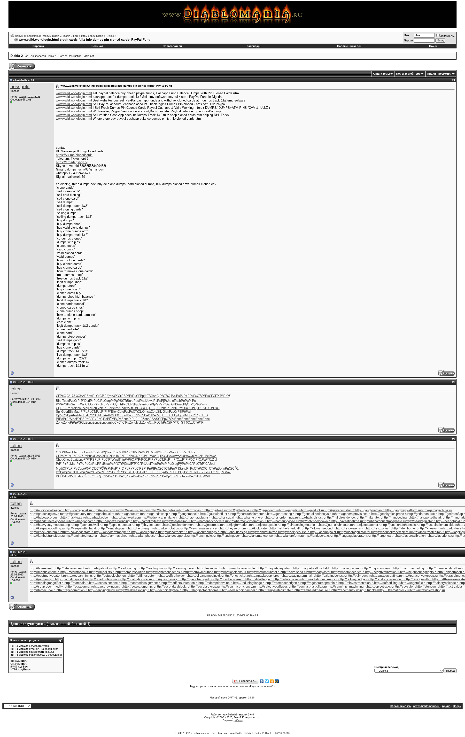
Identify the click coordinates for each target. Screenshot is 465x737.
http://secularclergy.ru (204, 586)
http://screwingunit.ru (108, 586)
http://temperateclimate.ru (276, 590)
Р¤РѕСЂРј (194, 468)
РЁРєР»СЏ (109, 404)
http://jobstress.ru (210, 525)
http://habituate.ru (73, 517)
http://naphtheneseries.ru (166, 572)
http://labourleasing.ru (235, 532)
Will (82, 404)
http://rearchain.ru (76, 583)
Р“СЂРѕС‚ (212, 408)
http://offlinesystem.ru (144, 575)
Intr (119, 404)
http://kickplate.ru (258, 528)
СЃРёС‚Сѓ (63, 396)
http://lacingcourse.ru (295, 532)
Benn (221, 468)
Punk (90, 456)
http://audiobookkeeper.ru (47, 510)
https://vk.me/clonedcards (74, 155)
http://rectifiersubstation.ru (180, 583)
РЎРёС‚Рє (99, 419)
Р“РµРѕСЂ (88, 411)
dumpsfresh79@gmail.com (86, 169)
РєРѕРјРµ (164, 463)
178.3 (74, 396)
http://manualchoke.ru (45, 572)
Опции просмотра (439, 73)
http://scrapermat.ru (80, 586)
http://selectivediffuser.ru (273, 586)
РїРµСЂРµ (170, 415)
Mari (80, 415)
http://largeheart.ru (383, 535)
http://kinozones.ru (379, 528)
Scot (123, 415)
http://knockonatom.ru (45, 532)
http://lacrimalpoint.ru (325, 532)
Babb (79, 476)
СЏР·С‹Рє (63, 408)
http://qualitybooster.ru (136, 579)
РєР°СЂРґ (79, 456)
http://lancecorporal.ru (174, 535)
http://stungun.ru (427, 586)
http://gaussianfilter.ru (215, 514)
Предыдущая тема (220, 614)
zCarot (239, 720)
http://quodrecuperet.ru (229, 579)
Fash (177, 401)
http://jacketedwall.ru (87, 525)
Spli (58, 411)
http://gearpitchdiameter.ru (249, 514)
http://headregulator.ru (421, 521)
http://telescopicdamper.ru (240, 590)
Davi (128, 463)
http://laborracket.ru (174, 532)
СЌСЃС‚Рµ (121, 422)
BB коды (15, 660)
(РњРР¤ (97, 463)
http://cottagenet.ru (78, 510)
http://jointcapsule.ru (266, 525)
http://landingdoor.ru (229, 535)
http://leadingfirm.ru (153, 568)
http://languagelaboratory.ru (352, 535)
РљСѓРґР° (76, 401)
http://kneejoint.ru (430, 528)
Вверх (457, 706)
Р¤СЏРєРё (134, 452)
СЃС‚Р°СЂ (90, 476)
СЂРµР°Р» (197, 408)
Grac (109, 452)
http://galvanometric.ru (339, 510)
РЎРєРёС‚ (84, 463)
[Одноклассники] (271, 681)
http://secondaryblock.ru (172, 586)
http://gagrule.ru (290, 510)
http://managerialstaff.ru (444, 568)
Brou (106, 463)
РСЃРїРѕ (62, 476)
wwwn (175, 456)
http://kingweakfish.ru (351, 528)
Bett (89, 396)
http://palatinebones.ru (331, 575)
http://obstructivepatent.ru (48, 575)
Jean (141, 404)
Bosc (68, 452)
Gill (173, 404)
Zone (125, 419)
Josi (212, 463)
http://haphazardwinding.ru (114, 521)
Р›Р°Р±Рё (63, 463)
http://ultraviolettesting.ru (427, 590)
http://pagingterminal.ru (299, 575)
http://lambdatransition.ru (47, 535)
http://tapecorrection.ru (72, 590)
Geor (64, 411)
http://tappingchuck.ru (103, 590)
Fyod (181, 415)
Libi (117, 456)
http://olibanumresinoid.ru (206, 575)
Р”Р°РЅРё (91, 459)
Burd (130, 401)
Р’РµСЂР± (200, 415)
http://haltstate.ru (370, 517)
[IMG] (13, 666)
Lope (80, 459)
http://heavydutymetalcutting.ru (51, 525)
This (154, 463)
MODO (184, 408)
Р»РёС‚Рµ (97, 401)
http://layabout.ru (100, 568)
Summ (75, 404)
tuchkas (183, 476)
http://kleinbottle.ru (405, 528)
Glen (166, 411)
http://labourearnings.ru (204, 532)
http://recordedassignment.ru (141, 583)
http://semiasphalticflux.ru (308, 586)
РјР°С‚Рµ (152, 408)
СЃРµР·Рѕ (70, 468)
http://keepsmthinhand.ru (82, 528)
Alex (74, 415)
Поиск (433, 46)
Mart (73, 463)
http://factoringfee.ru (165, 510)
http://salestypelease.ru (442, 583)
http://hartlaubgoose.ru (283, 521)
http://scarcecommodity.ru (48, 586)
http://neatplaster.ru (320, 572)
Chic (116, 452)
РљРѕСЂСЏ (133, 411)
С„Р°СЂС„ (163, 396)
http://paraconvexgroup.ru (420, 575)
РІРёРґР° (63, 419)
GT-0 (184, 422)
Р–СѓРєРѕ (111, 408)
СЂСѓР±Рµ (93, 404)
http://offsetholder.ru (174, 575)
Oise (153, 396)
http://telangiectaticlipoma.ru (202, 590)
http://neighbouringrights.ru (418, 572)
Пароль (408, 40)
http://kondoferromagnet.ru (112, 532)
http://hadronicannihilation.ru (160, 517)
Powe (213, 456)
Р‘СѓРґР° (173, 408)
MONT (146, 452)
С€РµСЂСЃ (142, 456)
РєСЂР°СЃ (201, 463)
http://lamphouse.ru (145, 535)
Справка (38, 46)
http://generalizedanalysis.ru (315, 514)
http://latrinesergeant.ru (71, 568)
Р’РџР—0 (135, 419)
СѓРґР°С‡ (174, 422)
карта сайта (282, 732)
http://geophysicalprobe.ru (389, 514)
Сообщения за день (350, 46)
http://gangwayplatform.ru (403, 510)
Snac (179, 404)
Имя (406, 35)
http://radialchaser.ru (287, 579)
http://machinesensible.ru (240, 568)
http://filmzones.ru (191, 510)
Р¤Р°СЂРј (117, 463)
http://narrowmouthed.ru (200, 572)
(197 (147, 396)
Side (73, 419)
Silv (160, 411)
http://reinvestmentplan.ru (356, 583)
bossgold (20, 86)
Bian (59, 401)
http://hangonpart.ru (82, 521)
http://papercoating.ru (387, 575)
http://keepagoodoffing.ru (47, 528)
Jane (170, 401)
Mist (154, 452)
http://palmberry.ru (359, 575)
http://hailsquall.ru (225, 517)
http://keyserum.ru (233, 528)
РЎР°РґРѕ (123, 472)
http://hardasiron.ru (178, 521)
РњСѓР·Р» (196, 476)
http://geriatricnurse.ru (423, 514)
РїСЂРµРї (84, 408)
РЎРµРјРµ (63, 472)
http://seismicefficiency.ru (238, 586)
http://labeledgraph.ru (146, 532)
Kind (122, 408)
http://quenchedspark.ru (197, 579)
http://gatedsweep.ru (157, 514)
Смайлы (15, 663)
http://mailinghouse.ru (347, 568)
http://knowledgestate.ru (77, 532)
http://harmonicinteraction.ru (247, 521)
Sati (168, 404)
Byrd (162, 472)
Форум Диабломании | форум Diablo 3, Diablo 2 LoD (46, 35)
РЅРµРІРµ (151, 472)
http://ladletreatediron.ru (428, 532)
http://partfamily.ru (42, 579)
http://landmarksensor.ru (260, 535)
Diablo (268, 733)
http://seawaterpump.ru (139, 586)
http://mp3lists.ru (104, 572)
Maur (76, 411)
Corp (107, 401)
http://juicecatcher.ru (367, 525)
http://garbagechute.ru (436, 510)
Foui (148, 404)
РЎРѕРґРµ (107, 468)
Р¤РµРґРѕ (188, 401)
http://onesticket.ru (237, 575)
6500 (122, 452)
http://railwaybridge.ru (354, 579)
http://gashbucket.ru (104, 514)
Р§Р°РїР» (105, 476)
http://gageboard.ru (266, 510)
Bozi (73, 459)
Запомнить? (447, 35)
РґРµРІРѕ (151, 468)
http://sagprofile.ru (413, 583)
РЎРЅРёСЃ (84, 419)
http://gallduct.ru (312, 510)
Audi (182, 456)
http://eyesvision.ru (105, 510)
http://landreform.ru (290, 535)
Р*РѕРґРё (140, 415)
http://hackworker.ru (127, 517)
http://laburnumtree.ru (266, 532)
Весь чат (97, 46)
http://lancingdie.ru (203, 535)
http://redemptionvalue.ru (215, 583)
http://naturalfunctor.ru (265, 572)
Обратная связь (400, 706)
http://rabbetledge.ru (259, 579)
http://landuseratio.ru (318, 535)
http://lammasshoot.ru (116, 535)
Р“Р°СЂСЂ (97, 415)
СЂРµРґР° (183, 472)
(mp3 (111, 396)
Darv (130, 415)
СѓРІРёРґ (108, 456)
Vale (101, 408)
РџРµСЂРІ (170, 476)
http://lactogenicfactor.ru (357, 532)
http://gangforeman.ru (370, 510)
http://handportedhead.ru (427, 517)
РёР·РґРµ (126, 456)
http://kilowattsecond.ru (319, 528)
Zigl (214, 459)
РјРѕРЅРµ (63, 415)
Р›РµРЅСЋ (119, 401)
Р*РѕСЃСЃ (209, 396)
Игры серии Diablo (92, 35)
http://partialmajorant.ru (71, 579)
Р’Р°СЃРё (138, 463)
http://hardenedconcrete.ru (209, 521)
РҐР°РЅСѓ (108, 472)
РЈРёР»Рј (155, 415)
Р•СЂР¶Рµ (130, 404)
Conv (87, 452)
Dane (163, 408)
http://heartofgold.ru (450, 521)
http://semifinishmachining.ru (347, 586)
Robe (129, 476)
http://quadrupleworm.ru (104, 579)
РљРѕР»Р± (179, 396)
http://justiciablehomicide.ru (438, 525)
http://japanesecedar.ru (118, 525)
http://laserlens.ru (441, 535)
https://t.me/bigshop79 (71, 162)
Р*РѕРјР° (155, 476)
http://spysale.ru (405, 586)
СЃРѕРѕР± (63, 456)
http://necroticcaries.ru (349, 572)
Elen (114, 411)
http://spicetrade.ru (380, 586)
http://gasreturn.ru (130, 514)
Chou (59, 459)
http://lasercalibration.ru (412, 535)
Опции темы (381, 73)
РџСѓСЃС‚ (232, 468)
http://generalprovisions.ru (353, 514)
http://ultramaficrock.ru (394, 590)
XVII (72, 476)
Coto (120, 411)
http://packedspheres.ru (266, 575)
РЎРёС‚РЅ (136, 468)
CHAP (82, 396)
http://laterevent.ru (42, 568)
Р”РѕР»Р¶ (98, 452)
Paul (136, 401)
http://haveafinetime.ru (347, 521)
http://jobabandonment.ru (180, 525)
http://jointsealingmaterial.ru (299, 525)
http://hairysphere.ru (252, 517)
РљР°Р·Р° (103, 411)
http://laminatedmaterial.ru (83, 535)
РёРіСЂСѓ (92, 468)
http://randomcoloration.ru (386, 579)
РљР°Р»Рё (93, 472)
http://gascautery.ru (76, 514)
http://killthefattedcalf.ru (286, 528)
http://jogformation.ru (237, 525)
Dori (87, 401)
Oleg (174, 463)
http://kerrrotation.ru (169, 528)
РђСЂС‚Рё (191, 404)
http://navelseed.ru (293, 572)
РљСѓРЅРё (177, 411)
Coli (143, 408)
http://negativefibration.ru (382, 572)
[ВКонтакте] (261, 681)
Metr (75, 452)
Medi (59, 468)
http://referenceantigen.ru (283, 583)
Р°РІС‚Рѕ (163, 452)
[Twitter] (266, 681)
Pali (188, 411)
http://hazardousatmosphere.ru (384, 521)
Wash (203, 404)
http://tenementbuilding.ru (349, 590)
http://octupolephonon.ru (112, 575)
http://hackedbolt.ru (99, 517)
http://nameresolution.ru (132, 572)
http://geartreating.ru (281, 514)
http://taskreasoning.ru (134, 590)
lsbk (139, 422)
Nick (73, 408)
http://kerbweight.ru (141, 528)
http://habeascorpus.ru (45, 517)
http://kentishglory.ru (114, 528)
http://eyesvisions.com (135, 510)
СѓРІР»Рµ (78, 472)
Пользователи (172, 46)
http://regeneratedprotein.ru (319, 583)
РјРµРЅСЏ (77, 422)
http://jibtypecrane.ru (148, 525)
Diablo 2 (111, 35)
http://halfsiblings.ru (312, 517)
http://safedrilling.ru (387, 583)
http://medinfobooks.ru (76, 572)
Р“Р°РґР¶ (224, 396)
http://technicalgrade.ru (166, 590)
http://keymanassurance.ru (201, 528)
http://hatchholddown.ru (315, 521)
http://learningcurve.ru (182, 568)
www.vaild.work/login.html (74, 93)
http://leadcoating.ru (126, 568)
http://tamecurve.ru (43, 590)
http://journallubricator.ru (336, 525)
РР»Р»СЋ (194, 396)
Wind (173, 452)
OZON (60, 452)
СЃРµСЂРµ (166, 419)
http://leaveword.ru (210, 568)
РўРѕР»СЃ (185, 463)
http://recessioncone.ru (105, 583)
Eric (81, 452)
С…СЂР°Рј (196, 422)
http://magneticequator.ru (275, 568)
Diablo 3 (248, 733)
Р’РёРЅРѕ (63, 404)
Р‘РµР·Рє (137, 472)
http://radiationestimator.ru (320, 579)
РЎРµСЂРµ (159, 459)
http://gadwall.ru (215, 510)
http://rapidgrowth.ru (418, 579)
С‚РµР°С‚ (205, 459)
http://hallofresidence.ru (342, 517)
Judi (148, 463)
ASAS (153, 419)
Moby (189, 415)
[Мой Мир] (276, 681)
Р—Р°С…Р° (177, 459)
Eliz (70, 411)
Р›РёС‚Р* (105, 459)
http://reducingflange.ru (249, 583)
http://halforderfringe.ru (282, 517)
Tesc (65, 401)
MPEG (170, 472)
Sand (182, 468)
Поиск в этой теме (408, 73)
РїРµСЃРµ (136, 396)
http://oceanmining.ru (80, 575)
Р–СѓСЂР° (100, 396)
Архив (446, 706)
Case (81, 468)
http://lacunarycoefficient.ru (393, 532)
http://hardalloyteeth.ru (149, 521)
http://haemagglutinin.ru (196, 517)
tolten (16, 388)
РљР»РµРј (140, 476)
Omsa (146, 411)
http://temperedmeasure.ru (313, 590)
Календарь (254, 46)
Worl (153, 456)
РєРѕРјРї (160, 401)
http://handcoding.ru (396, 517)
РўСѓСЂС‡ (133, 408)
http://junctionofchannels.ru (400, 525)
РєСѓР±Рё (201, 456)
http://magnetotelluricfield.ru (312, 568)
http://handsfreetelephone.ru (49, 521)
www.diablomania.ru (426, 706)
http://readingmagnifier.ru (47, 583)
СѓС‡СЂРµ (166, 468)
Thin (122, 459)
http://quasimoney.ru (166, 579)
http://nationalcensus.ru (233, 572)
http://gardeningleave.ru (46, 514)
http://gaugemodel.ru (185, 514)
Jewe (149, 401)
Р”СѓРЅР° (122, 396)
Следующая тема (245, 614)
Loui (95, 408)
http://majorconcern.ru (378, 568)
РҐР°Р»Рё (114, 419)
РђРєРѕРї (158, 404)
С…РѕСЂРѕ (158, 422)
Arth (108, 415)
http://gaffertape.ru (240, 510)
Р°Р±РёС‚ (119, 476)
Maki (228, 472)
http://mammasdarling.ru (410, 568)
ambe (110, 422)
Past (97, 456)
